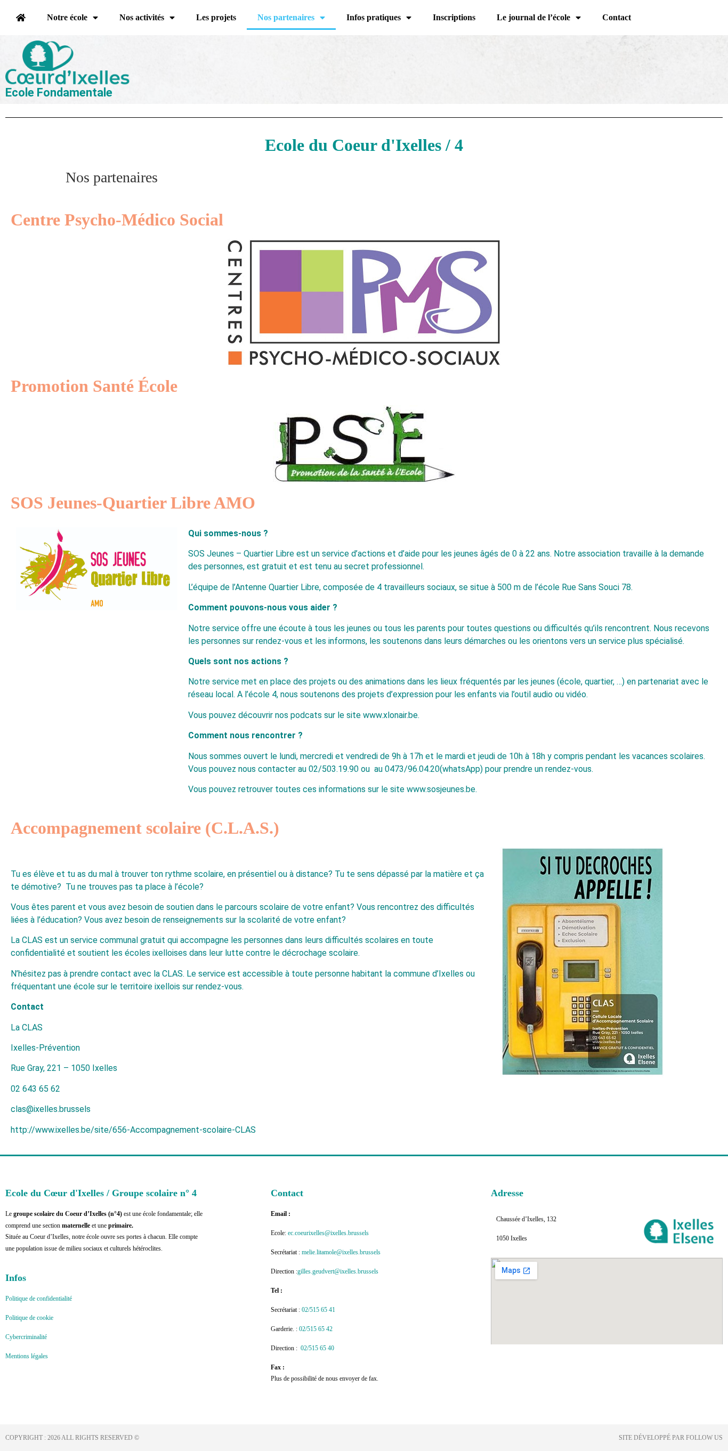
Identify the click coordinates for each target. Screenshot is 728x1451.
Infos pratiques (373, 17)
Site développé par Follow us (671, 1437)
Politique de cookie (29, 1317)
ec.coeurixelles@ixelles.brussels (328, 1233)
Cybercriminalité (26, 1337)
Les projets (216, 17)
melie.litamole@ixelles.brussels (341, 1252)
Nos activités (141, 17)
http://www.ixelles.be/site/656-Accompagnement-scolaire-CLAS (133, 1130)
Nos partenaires (285, 17)
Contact (616, 17)
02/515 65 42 (316, 1329)
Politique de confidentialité (38, 1298)
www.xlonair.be (390, 715)
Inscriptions (454, 17)
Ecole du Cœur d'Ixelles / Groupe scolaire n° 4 (101, 1193)
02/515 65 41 (319, 1309)
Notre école (67, 17)
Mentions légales (26, 1356)
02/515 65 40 (317, 1348)
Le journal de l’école (533, 17)
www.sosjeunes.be (441, 789)
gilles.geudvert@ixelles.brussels (337, 1271)
